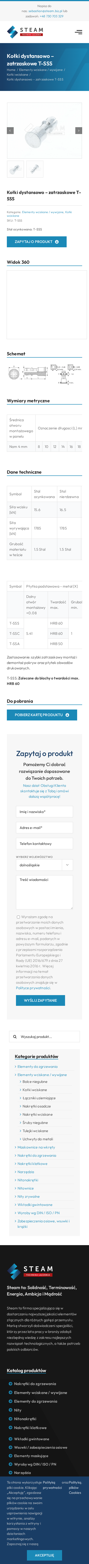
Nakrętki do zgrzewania (37, 1155)
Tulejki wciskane (35, 1130)
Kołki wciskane (35, 1089)
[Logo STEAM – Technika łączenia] (25, 27)
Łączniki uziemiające (39, 1098)
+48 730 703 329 (51, 16)
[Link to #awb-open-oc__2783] (78, 32)
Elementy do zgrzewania (38, 1066)
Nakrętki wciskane (38, 1114)
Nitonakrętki (28, 1180)
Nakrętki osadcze (37, 1106)
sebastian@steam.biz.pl (46, 11)
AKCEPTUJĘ (44, 1555)
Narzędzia (26, 1171)
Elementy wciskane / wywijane (42, 212)
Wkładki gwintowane (35, 1204)
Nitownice (26, 1188)
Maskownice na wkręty (36, 1147)
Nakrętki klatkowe (32, 1163)
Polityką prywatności (52, 1485)
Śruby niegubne (35, 1122)
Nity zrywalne (29, 1196)
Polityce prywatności (33, 988)
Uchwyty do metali (38, 1139)
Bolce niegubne (35, 1081)
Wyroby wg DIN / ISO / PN (39, 1212)
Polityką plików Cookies (75, 1487)
